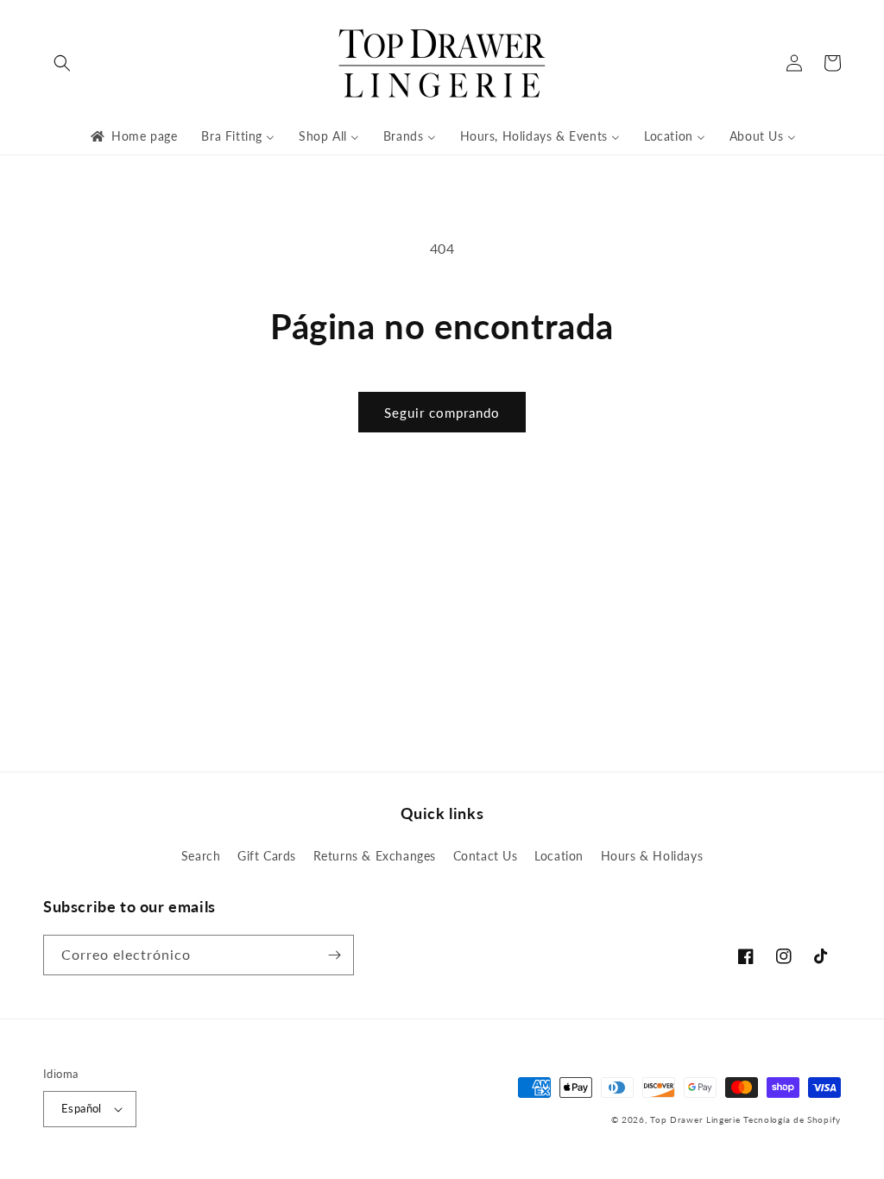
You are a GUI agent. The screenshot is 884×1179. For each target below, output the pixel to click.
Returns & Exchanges (374, 855)
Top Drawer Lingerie (695, 1119)
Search (201, 855)
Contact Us (485, 855)
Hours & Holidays (652, 855)
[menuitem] (132, 136)
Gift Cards (266, 855)
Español (81, 1108)
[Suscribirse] (334, 955)
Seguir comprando (442, 412)
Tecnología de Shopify (792, 1119)
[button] (62, 63)
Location (559, 855)
